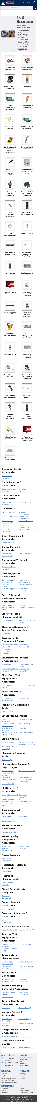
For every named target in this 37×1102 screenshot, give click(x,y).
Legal (22, 1088)
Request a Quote (26, 1058)
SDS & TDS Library (7, 1080)
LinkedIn (23, 1075)
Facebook (23, 1073)
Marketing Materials (8, 1079)
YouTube (23, 1079)
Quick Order (24, 1059)
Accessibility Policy (26, 1092)
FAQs (3, 1077)
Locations (4, 1092)
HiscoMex (4, 1073)
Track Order (24, 1065)
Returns (22, 1061)
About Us (4, 1088)
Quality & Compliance (9, 1082)
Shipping (23, 1063)
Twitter (22, 1077)
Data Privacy (24, 1090)
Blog (3, 1075)
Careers (4, 1090)
